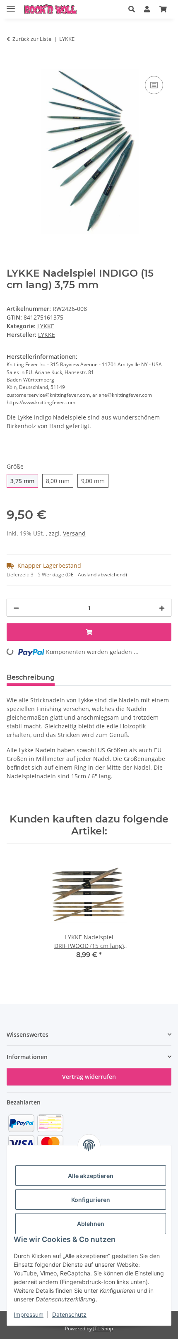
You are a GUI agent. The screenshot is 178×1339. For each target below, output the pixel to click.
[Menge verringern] (16, 607)
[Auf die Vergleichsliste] (154, 85)
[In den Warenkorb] (13, 64)
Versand (74, 533)
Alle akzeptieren (90, 1175)
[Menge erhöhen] (162, 607)
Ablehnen (90, 1223)
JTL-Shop (103, 1328)
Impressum (28, 1314)
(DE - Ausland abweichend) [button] (96, 574)
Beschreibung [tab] (31, 677)
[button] (132, 9)
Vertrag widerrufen (89, 1077)
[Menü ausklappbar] (11, 5)
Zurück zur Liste (31, 39)
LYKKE (45, 326)
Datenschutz (69, 1314)
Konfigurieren (90, 1199)
